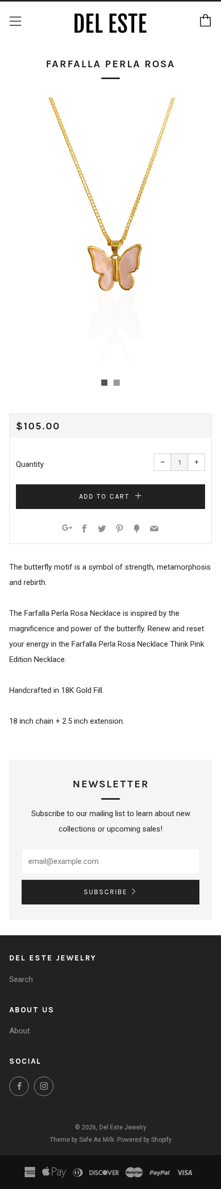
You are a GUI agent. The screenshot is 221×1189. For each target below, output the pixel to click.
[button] (104, 383)
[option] (110, 232)
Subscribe (105, 892)
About (19, 1030)
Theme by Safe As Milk (82, 1139)
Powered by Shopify (144, 1139)
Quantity (30, 464)
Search (21, 979)
